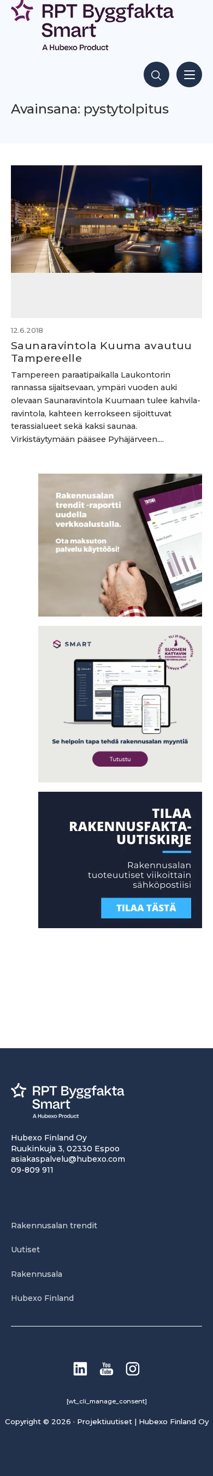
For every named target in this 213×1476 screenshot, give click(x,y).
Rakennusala (36, 1274)
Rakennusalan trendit (54, 1225)
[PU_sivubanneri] (120, 613)
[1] (120, 925)
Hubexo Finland (42, 1298)
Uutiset (25, 1249)
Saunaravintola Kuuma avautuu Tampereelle (101, 351)
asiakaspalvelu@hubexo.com (68, 1159)
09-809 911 (32, 1170)
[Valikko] (189, 74)
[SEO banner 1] (120, 779)
